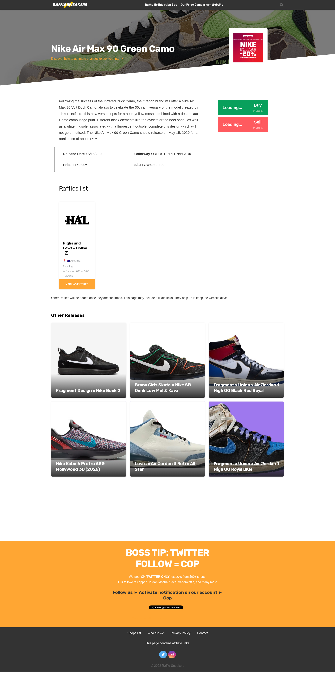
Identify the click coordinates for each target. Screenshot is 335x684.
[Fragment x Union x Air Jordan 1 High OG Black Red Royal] (246, 325)
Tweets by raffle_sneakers (150, 618)
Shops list (134, 633)
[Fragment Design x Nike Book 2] (88, 325)
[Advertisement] (167, 512)
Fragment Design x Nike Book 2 (88, 390)
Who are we (156, 633)
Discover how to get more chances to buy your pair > (87, 58)
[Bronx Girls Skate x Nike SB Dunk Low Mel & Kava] (167, 325)
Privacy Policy (180, 633)
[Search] (282, 5)
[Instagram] (172, 654)
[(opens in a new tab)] (77, 205)
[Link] (69, 5)
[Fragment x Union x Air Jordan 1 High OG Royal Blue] (246, 404)
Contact (202, 633)
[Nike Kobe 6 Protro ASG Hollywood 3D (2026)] (88, 404)
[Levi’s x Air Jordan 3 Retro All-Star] (167, 404)
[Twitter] (163, 654)
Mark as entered (77, 284)
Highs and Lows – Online (75, 245)
